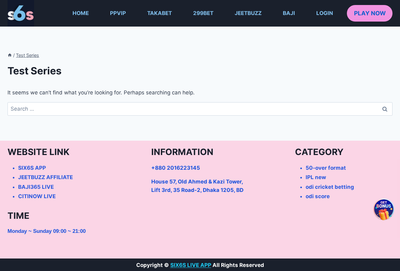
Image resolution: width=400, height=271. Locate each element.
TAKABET (159, 13)
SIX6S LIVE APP (190, 265)
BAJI (289, 13)
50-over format (326, 168)
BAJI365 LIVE (36, 187)
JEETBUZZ (248, 13)
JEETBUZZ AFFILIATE (45, 177)
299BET (203, 13)
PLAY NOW (370, 13)
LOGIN (324, 13)
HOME (80, 13)
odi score (318, 196)
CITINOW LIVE (37, 196)
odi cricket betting (330, 187)
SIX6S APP (32, 168)
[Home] (10, 55)
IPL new (316, 177)
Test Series (27, 55)
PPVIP (118, 13)
